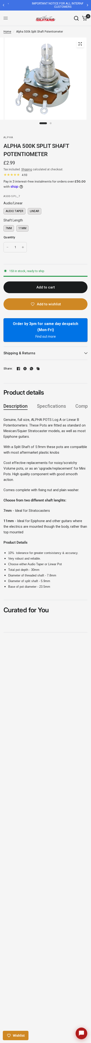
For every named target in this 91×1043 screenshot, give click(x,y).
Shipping (26, 169)
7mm (9, 227)
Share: (8, 368)
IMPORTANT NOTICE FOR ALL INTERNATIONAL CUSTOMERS (46, 5)
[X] (25, 368)
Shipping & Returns (19, 353)
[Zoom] (80, 43)
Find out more (45, 336)
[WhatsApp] (31, 368)
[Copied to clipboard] (38, 368)
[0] (84, 18)
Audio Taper (15, 210)
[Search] (76, 18)
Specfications (51, 406)
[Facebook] (18, 368)
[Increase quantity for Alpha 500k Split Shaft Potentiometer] (23, 247)
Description (16, 406)
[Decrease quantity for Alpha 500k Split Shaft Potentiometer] (7, 247)
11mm (22, 227)
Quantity (9, 237)
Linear (34, 210)
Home (7, 31)
